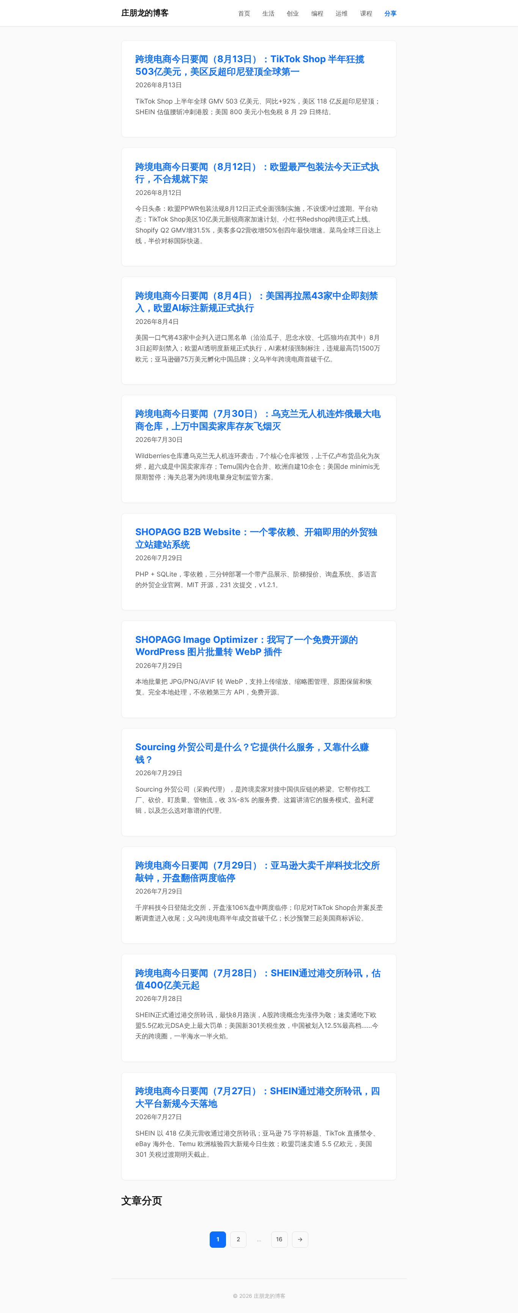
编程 (317, 13)
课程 (366, 13)
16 (279, 1239)
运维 (342, 13)
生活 (268, 13)
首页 (244, 13)
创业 (293, 13)
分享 (391, 13)
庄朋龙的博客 (145, 12)
